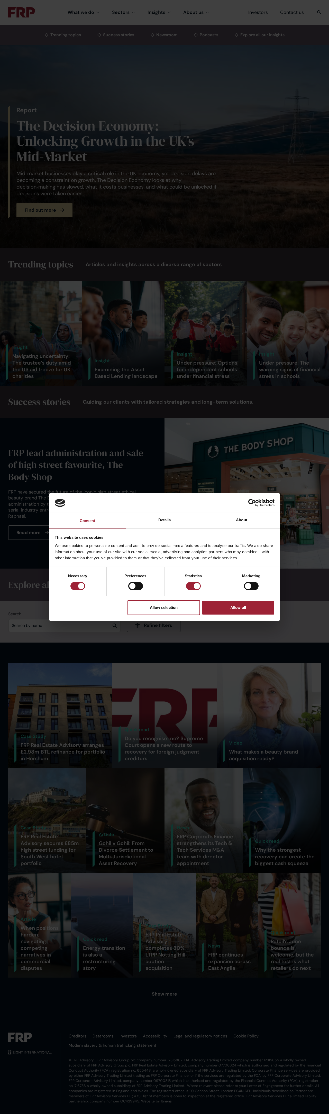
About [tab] (241, 520)
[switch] (135, 586)
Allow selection (164, 607)
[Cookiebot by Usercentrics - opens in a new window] (252, 503)
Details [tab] (164, 520)
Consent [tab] (87, 520)
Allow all (238, 607)
